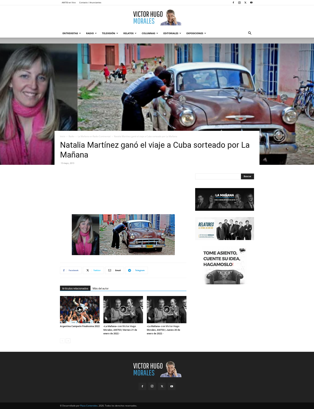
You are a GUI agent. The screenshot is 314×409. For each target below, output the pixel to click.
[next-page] (68, 341)
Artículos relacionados (75, 288)
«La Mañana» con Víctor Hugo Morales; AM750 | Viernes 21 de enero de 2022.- (120, 330)
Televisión (108, 33)
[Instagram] (239, 2)
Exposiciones (194, 33)
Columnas (148, 33)
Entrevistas (70, 33)
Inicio (62, 136)
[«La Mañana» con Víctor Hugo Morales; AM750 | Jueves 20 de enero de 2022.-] (166, 309)
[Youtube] (251, 2)
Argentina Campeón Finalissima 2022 (80, 326)
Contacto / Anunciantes (90, 2)
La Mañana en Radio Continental (94, 136)
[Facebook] (233, 2)
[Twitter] (245, 2)
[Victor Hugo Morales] (157, 17)
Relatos (128, 33)
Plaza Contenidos (89, 405)
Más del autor (101, 288)
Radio (90, 33)
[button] (249, 33)
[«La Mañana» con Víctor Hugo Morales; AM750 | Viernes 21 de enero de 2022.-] (123, 309)
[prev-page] (62, 341)
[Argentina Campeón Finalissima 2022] (80, 309)
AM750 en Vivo (69, 2)
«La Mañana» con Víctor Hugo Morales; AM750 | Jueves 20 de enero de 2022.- (163, 330)
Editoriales (170, 33)
